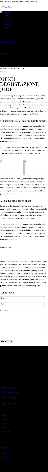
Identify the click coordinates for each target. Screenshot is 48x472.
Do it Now (4, 65)
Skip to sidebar (19, 1)
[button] (45, 7)
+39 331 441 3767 (9, 397)
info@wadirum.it (8, 388)
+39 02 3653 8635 (9, 403)
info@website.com (7, 42)
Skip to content (6, 1)
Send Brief (4, 54)
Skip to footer (31, 1)
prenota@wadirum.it (10, 392)
